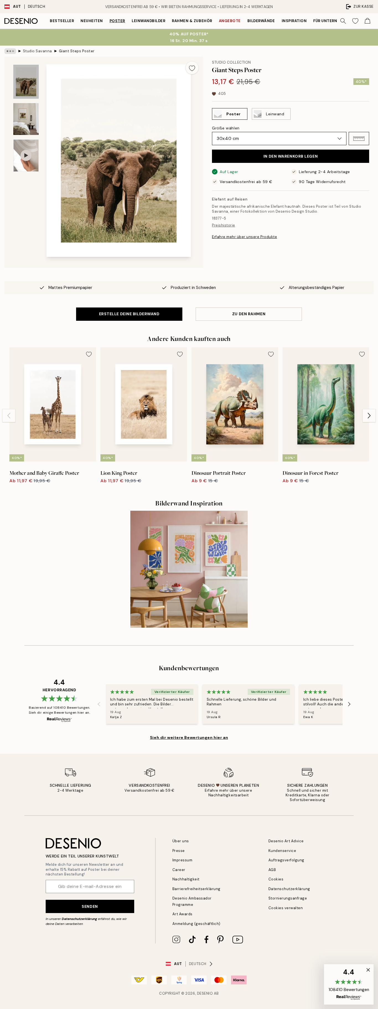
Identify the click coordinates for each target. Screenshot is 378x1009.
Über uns (180, 841)
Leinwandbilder (148, 21)
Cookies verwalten (285, 908)
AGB (272, 869)
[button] (359, 138)
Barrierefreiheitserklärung (196, 889)
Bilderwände (261, 21)
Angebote (230, 21)
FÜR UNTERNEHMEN (332, 21)
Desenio (205, 993)
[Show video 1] (26, 155)
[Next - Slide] (369, 415)
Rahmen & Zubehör (192, 21)
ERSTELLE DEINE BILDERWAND (129, 313)
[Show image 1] (26, 82)
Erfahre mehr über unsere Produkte (244, 236)
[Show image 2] (26, 119)
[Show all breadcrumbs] (10, 51)
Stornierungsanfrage (287, 898)
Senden (90, 906)
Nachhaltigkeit (186, 879)
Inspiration (294, 21)
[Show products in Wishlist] (355, 21)
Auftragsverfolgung (286, 860)
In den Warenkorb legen (290, 156)
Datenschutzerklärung (79, 919)
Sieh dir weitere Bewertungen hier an (189, 737)
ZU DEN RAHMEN (248, 313)
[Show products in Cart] (367, 21)
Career (178, 869)
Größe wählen (226, 128)
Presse (178, 850)
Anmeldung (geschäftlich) (196, 923)
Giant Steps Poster (77, 51)
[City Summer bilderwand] (188, 569)
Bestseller (62, 21)
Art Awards (182, 914)
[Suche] (343, 21)
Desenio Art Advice (286, 841)
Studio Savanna (37, 51)
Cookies (276, 879)
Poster (117, 21)
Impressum (182, 860)
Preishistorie (223, 225)
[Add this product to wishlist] (192, 67)
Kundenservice (282, 850)
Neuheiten (92, 21)
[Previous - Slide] (8, 415)
